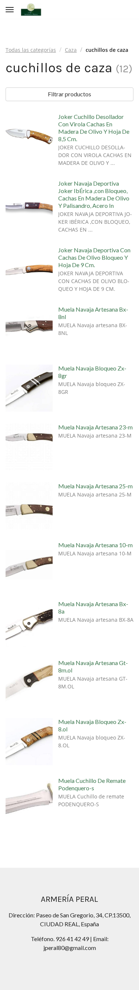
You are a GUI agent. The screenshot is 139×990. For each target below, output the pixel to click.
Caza (71, 49)
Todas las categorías (31, 49)
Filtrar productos (69, 93)
